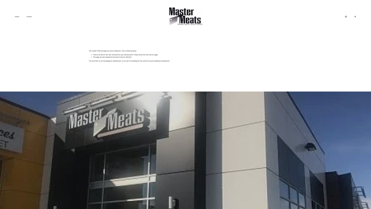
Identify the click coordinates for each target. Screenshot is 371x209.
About (17, 17)
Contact (29, 17)
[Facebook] (355, 17)
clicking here (117, 61)
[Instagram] (346, 17)
